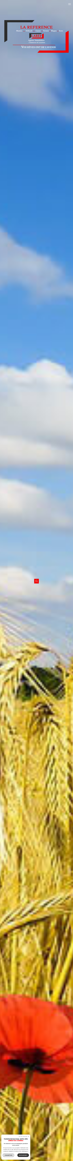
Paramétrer (8, 1155)
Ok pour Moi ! (23, 1155)
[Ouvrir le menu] (70, 4)
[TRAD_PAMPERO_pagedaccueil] (36, 53)
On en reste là (23, 1136)
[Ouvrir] (36, 581)
